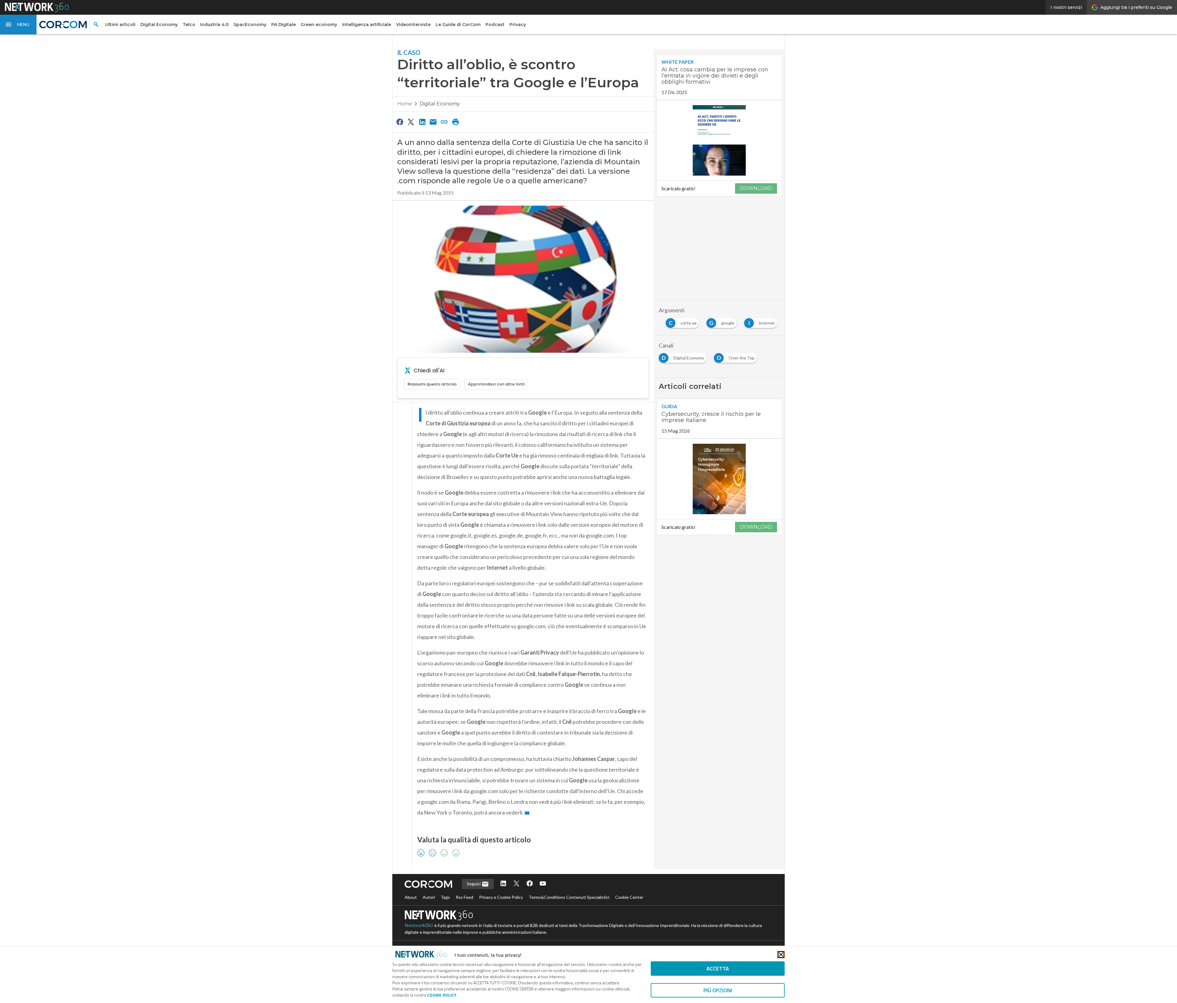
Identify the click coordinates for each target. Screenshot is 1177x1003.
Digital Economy (159, 24)
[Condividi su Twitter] (411, 122)
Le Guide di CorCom (458, 24)
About (411, 897)
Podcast (495, 24)
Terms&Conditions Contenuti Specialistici (569, 897)
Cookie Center (629, 897)
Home (404, 104)
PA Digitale (283, 24)
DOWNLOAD (756, 188)
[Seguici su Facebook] (529, 884)
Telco (189, 24)
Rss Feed (464, 897)
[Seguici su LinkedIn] (503, 884)
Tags (445, 897)
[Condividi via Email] (433, 122)
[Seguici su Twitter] (516, 884)
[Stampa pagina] (455, 122)
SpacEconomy (250, 24)
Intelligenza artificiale (366, 24)
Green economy (319, 24)
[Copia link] (444, 122)
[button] (18, 24)
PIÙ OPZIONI (717, 990)
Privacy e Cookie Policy (501, 897)
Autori (429, 897)
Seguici (474, 883)
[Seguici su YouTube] (543, 884)
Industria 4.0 (214, 24)
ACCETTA (718, 968)
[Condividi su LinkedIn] (422, 122)
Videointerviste (413, 24)
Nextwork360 (419, 925)
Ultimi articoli (120, 24)
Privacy (517, 24)
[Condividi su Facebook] (400, 122)
